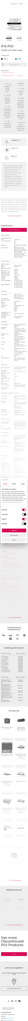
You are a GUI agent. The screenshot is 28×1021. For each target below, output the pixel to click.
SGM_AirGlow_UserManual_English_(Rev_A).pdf (11, 601)
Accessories (20, 75)
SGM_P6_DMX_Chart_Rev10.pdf (7, 572)
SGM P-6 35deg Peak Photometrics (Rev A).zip (10, 593)
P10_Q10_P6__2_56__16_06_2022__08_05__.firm (11, 546)
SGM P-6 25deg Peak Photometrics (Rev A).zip (10, 591)
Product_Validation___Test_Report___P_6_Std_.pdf (11, 567)
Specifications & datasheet (8, 72)
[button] (3, 24)
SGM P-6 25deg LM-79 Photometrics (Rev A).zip (11, 590)
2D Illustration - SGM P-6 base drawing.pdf (10, 578)
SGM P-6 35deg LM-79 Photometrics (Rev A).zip (11, 592)
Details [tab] (14, 483)
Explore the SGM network (14, 988)
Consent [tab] (5, 483)
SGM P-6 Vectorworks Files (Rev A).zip (9, 611)
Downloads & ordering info (8, 75)
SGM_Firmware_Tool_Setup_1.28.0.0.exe (9, 553)
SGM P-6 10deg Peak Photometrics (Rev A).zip (10, 586)
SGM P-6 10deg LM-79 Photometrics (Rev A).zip (11, 585)
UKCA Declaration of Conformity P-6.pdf (9, 565)
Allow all (14, 530)
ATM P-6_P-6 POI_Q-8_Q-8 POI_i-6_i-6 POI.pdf (11, 563)
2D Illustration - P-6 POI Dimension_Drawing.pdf (11, 577)
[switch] (24, 514)
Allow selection (14, 535)
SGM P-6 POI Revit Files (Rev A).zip (8, 558)
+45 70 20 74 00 (10, 1018)
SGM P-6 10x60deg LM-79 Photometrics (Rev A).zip (11, 596)
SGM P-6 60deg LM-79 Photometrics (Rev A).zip (11, 595)
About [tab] (23, 483)
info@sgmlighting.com (8, 1020)
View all (14, 954)
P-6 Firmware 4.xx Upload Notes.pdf (8, 545)
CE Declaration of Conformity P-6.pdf (8, 564)
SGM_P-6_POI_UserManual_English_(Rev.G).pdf (11, 606)
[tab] (14, 142)
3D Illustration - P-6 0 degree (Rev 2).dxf (9, 579)
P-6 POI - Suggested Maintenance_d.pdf (9, 602)
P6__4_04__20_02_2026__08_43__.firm (9, 548)
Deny (14, 540)
